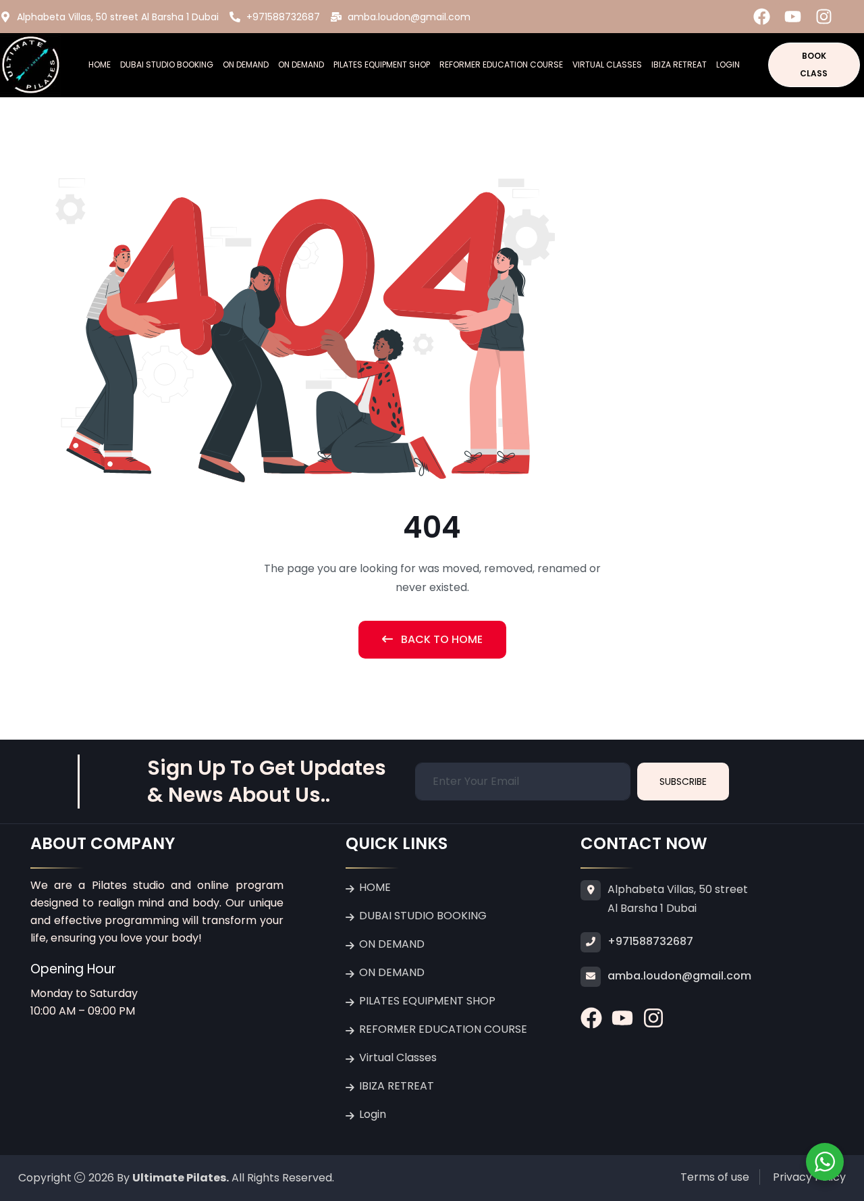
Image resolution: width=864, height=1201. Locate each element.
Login (728, 64)
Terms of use (714, 1177)
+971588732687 (650, 941)
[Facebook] (762, 16)
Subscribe (683, 781)
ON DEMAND (246, 64)
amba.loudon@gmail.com (679, 975)
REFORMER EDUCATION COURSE (501, 64)
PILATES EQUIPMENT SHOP (381, 64)
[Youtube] (793, 16)
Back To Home (440, 639)
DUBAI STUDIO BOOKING (166, 64)
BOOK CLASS (814, 64)
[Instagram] (824, 16)
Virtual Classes (607, 64)
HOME (99, 64)
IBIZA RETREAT (679, 64)
